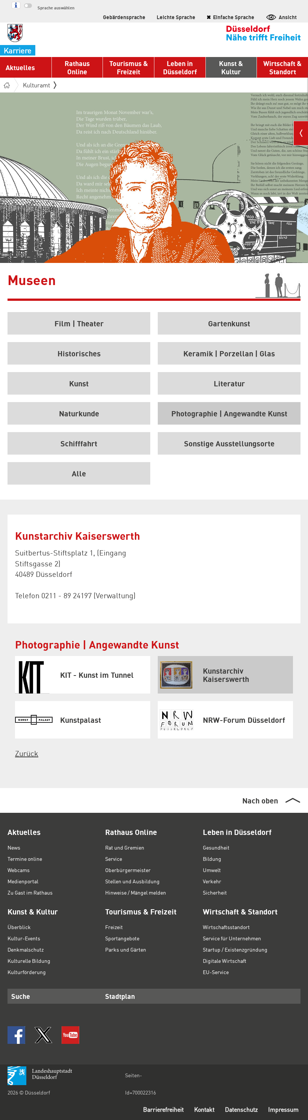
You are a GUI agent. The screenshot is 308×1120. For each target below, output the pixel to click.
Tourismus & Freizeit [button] (128, 67)
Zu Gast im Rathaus (30, 892)
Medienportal (23, 881)
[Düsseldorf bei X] (43, 1035)
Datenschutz (241, 1109)
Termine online (25, 858)
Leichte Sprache (176, 17)
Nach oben (260, 800)
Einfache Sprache (230, 17)
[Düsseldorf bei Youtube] (70, 1035)
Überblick (19, 926)
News (14, 847)
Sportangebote (122, 938)
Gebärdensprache (124, 17)
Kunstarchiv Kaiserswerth (226, 675)
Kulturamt (36, 85)
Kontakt (204, 1109)
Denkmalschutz (26, 949)
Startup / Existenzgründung (235, 949)
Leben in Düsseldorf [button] (180, 67)
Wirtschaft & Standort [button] (282, 67)
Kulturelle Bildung (29, 960)
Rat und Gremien (124, 847)
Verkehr (212, 881)
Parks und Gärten (125, 949)
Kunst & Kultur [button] (231, 67)
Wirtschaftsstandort (226, 926)
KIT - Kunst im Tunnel (97, 675)
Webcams (19, 869)
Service (113, 858)
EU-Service (216, 971)
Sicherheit (215, 892)
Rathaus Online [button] (77, 67)
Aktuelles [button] (20, 67)
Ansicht (288, 17)
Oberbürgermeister (128, 869)
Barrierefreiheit (163, 1109)
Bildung (212, 858)
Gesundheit (216, 847)
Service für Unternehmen (232, 938)
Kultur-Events (24, 938)
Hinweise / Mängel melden (135, 892)
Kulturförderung (27, 971)
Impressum (283, 1109)
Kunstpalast (80, 720)
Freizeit (114, 926)
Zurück (26, 753)
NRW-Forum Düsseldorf (244, 720)
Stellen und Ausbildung (132, 881)
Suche (20, 996)
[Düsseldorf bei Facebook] (16, 1035)
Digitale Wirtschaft (224, 960)
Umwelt (212, 869)
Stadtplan (120, 996)
